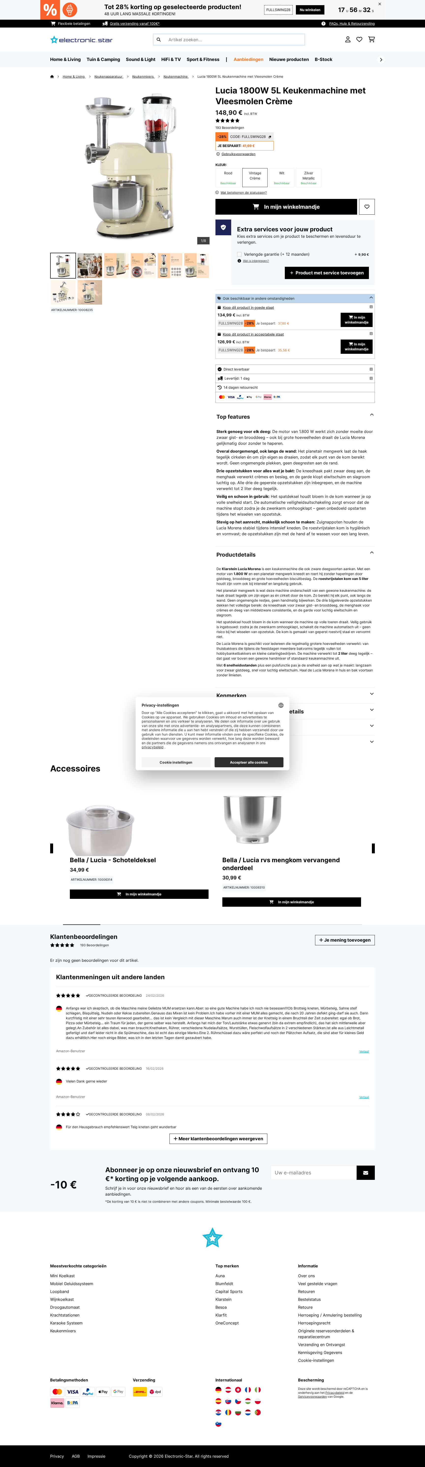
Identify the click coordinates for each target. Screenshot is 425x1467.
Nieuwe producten (289, 59)
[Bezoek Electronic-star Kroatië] (218, 1412)
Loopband (59, 1291)
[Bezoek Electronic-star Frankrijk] (248, 1390)
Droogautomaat (65, 1307)
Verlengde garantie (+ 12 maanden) (277, 254)
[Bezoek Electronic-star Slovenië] (218, 1424)
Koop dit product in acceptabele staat (253, 334)
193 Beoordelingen (229, 128)
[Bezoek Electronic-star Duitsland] (218, 1390)
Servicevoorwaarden (312, 1396)
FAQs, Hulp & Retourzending (352, 23)
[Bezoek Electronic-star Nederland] (248, 1412)
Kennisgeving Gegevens (320, 1352)
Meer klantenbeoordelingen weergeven (220, 1138)
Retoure (305, 1307)
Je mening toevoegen (347, 940)
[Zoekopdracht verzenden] (159, 40)
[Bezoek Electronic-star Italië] (258, 1390)
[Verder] (381, 59)
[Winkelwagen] (371, 39)
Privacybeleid (334, 1392)
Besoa (221, 1307)
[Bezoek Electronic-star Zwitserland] (238, 1390)
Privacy (57, 1456)
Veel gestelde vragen (317, 1283)
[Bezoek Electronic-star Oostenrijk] (228, 1390)
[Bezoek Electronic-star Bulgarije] (238, 1412)
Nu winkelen (310, 10)
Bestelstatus (309, 1299)
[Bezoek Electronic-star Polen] (258, 1401)
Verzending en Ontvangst (321, 1344)
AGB (76, 1456)
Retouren (306, 1291)
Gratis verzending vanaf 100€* (135, 23)
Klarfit (221, 1315)
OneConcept (227, 1322)
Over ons (306, 1275)
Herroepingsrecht (314, 1322)
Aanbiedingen (248, 59)
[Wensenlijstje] (359, 39)
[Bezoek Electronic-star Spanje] (218, 1401)
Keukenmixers (143, 76)
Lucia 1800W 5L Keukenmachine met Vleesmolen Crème (240, 76)
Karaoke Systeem (66, 1322)
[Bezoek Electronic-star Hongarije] (248, 1401)
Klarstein (223, 1299)
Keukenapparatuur (108, 76)
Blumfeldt (224, 1283)
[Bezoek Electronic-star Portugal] (258, 1412)
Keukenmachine (176, 76)
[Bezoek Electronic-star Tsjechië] (238, 1401)
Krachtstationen (64, 1315)
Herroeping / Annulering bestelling (330, 1315)
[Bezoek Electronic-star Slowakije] (228, 1401)
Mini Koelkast (62, 1275)
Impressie (96, 1456)
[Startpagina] (56, 76)
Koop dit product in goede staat (248, 307)
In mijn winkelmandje (291, 207)
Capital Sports (229, 1291)
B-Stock (323, 59)
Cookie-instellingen (316, 1360)
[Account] (347, 39)
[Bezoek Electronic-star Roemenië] (228, 1412)
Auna (220, 1275)
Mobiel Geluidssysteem (71, 1283)
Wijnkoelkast (62, 1299)
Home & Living (74, 76)
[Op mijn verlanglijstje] (367, 207)
